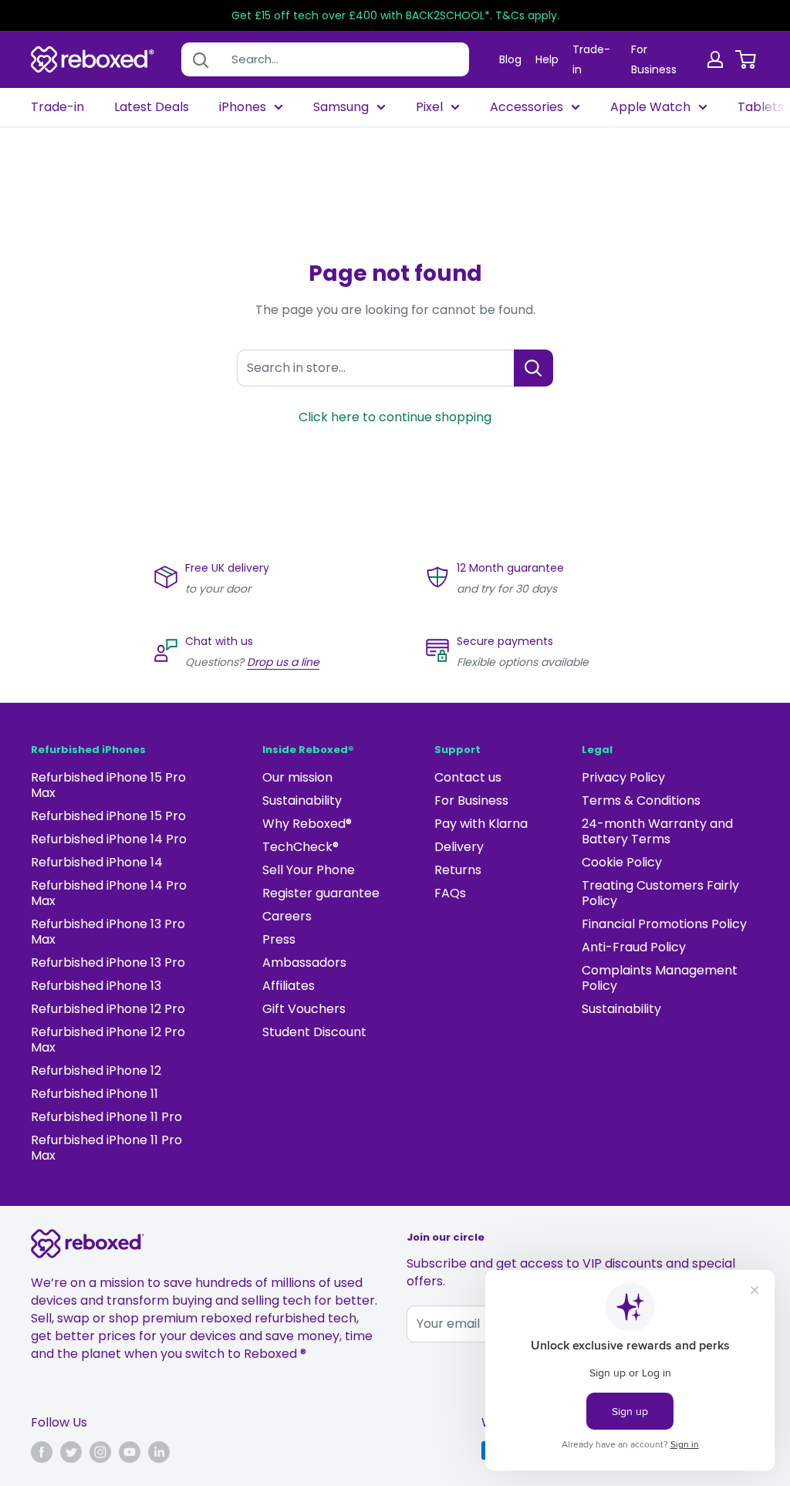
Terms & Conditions (641, 800)
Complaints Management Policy (660, 978)
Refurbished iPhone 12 (96, 1070)
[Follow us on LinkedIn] (159, 1452)
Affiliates (288, 986)
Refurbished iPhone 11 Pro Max (106, 1147)
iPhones (242, 107)
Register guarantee (321, 893)
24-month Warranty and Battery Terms (657, 831)
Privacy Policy (623, 777)
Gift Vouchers (304, 1009)
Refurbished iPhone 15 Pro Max (108, 785)
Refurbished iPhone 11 (94, 1094)
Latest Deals (151, 107)
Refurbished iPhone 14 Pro (109, 839)
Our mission (297, 777)
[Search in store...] (533, 368)
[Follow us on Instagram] (100, 1452)
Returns (457, 870)
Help (547, 59)
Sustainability (302, 800)
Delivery (459, 847)
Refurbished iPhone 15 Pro (108, 816)
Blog (510, 59)
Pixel (429, 107)
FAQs (450, 893)
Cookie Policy (622, 862)
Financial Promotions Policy (664, 924)
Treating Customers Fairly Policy (660, 893)
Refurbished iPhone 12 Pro (108, 1009)
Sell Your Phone (308, 870)
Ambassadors (304, 962)
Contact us (467, 777)
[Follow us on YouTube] (129, 1452)
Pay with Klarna (481, 823)
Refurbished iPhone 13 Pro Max (108, 931)
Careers (287, 916)
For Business (471, 800)
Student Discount (314, 1032)
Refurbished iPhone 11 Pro (106, 1117)
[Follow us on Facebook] (41, 1452)
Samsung (341, 107)
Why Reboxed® (307, 823)
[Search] (200, 59)
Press (278, 939)
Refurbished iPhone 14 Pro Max (109, 893)
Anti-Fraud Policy (634, 947)
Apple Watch (650, 107)
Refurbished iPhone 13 (96, 986)
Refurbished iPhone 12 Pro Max (108, 1039)
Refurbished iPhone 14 (97, 862)
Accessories (526, 107)
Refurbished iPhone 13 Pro (108, 962)
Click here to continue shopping (395, 417)
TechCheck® (300, 847)
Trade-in (57, 107)
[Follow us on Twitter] (71, 1452)
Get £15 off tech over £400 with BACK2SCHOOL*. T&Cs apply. (395, 15)
